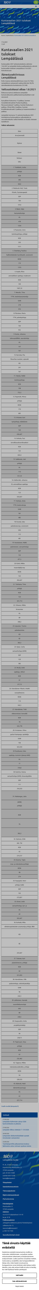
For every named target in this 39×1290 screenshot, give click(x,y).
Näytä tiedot (19, 1286)
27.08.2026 (6, 1119)
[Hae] (36, 2)
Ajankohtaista (10, 35)
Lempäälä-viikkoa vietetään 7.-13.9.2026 (16, 1130)
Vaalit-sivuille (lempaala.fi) (10, 1106)
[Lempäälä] (7, 1)
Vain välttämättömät (19, 1281)
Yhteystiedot (7, 1182)
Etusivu (3, 35)
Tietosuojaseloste (9, 1191)
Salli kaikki (19, 1275)
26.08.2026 (6, 1133)
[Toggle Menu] (36, 6)
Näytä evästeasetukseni (11, 1195)
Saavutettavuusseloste (10, 1186)
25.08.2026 (6, 1141)
